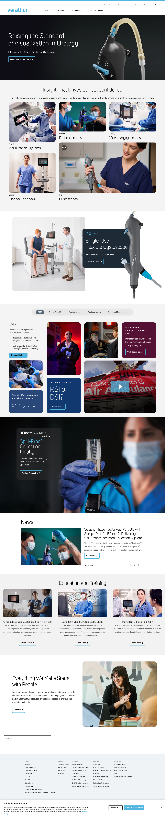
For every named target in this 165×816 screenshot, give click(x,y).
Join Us (17, 710)
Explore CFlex (94, 261)
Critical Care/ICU (55, 312)
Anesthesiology (75, 312)
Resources (76, 10)
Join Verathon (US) (31, 770)
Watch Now (56, 407)
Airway (47, 10)
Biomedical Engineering (117, 312)
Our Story (28, 776)
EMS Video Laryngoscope (80, 783)
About (134, 5)
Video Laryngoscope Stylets (80, 786)
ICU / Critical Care (98, 767)
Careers (121, 5)
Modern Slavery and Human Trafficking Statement (40, 792)
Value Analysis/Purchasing (101, 786)
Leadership (28, 773)
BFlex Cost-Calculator (120, 770)
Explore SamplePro (30, 473)
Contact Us (61, 770)
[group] (82, 547)
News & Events (105, 5)
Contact (146, 5)
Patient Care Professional (101, 783)
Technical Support (63, 764)
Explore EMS (16, 355)
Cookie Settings (115, 808)
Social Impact (29, 783)
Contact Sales (62, 767)
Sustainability (29, 786)
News (115, 773)
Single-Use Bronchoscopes (80, 767)
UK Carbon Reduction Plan (33, 789)
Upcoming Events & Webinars (123, 776)
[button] (120, 387)
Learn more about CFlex (20, 59)
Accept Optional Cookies (134, 808)
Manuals (61, 773)
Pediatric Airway (94, 312)
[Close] (161, 807)
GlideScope (75, 773)
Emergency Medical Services (102, 770)
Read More (90, 556)
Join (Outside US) (30, 767)
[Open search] (156, 5)
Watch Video (26, 643)
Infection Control (98, 780)
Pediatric (96, 773)
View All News (89, 565)
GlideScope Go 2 (134, 352)
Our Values (28, 780)
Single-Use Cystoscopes (79, 770)
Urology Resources (120, 767)
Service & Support (96, 10)
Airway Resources (119, 764)
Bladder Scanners (77, 764)
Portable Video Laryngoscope (81, 780)
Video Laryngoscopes (79, 776)
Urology (61, 10)
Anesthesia (96, 764)
